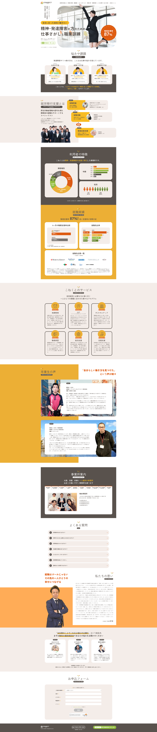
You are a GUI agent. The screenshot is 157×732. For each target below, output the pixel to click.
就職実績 (75, 3)
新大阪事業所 (54, 488)
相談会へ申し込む (48, 43)
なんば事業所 (68, 488)
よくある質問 (100, 3)
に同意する (79, 707)
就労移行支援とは (63, 3)
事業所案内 (94, 3)
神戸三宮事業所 (102, 488)
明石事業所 (109, 488)
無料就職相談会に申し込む (105, 727)
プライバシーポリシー (77, 707)
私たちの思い (106, 3)
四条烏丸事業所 (95, 488)
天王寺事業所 (61, 488)
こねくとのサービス (82, 3)
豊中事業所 (88, 488)
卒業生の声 (89, 3)
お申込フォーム (113, 3)
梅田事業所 (48, 488)
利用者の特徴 (70, 3)
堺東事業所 (75, 488)
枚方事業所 (82, 488)
